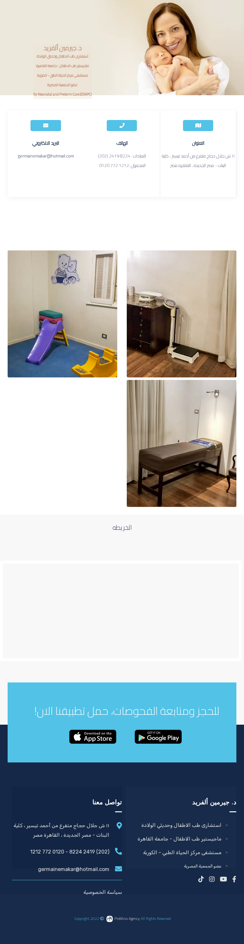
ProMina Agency (127, 918)
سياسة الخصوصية (103, 892)
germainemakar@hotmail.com (46, 156)
